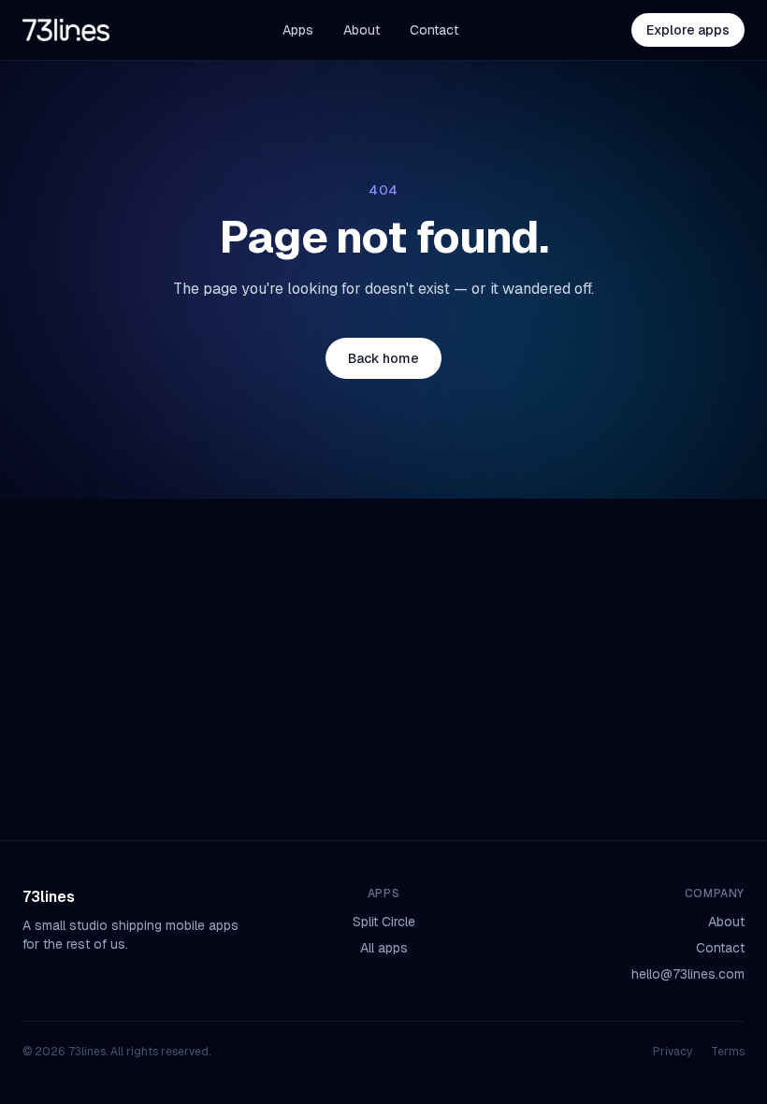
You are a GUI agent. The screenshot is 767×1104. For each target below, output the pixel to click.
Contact (434, 30)
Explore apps (688, 30)
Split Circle (384, 921)
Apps (297, 30)
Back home (383, 358)
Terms (728, 1051)
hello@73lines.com (688, 974)
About (361, 30)
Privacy (672, 1051)
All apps (384, 947)
